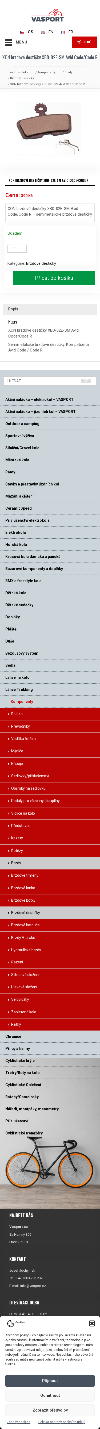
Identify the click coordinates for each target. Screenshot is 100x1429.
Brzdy (68, 72)
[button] (92, 1323)
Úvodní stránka (17, 72)
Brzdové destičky (22, 78)
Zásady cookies (18, 1422)
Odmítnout (50, 1395)
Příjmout (50, 1380)
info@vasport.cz (33, 1286)
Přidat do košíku (54, 278)
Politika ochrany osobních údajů (61, 1422)
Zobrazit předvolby (50, 1410)
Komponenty (46, 72)
